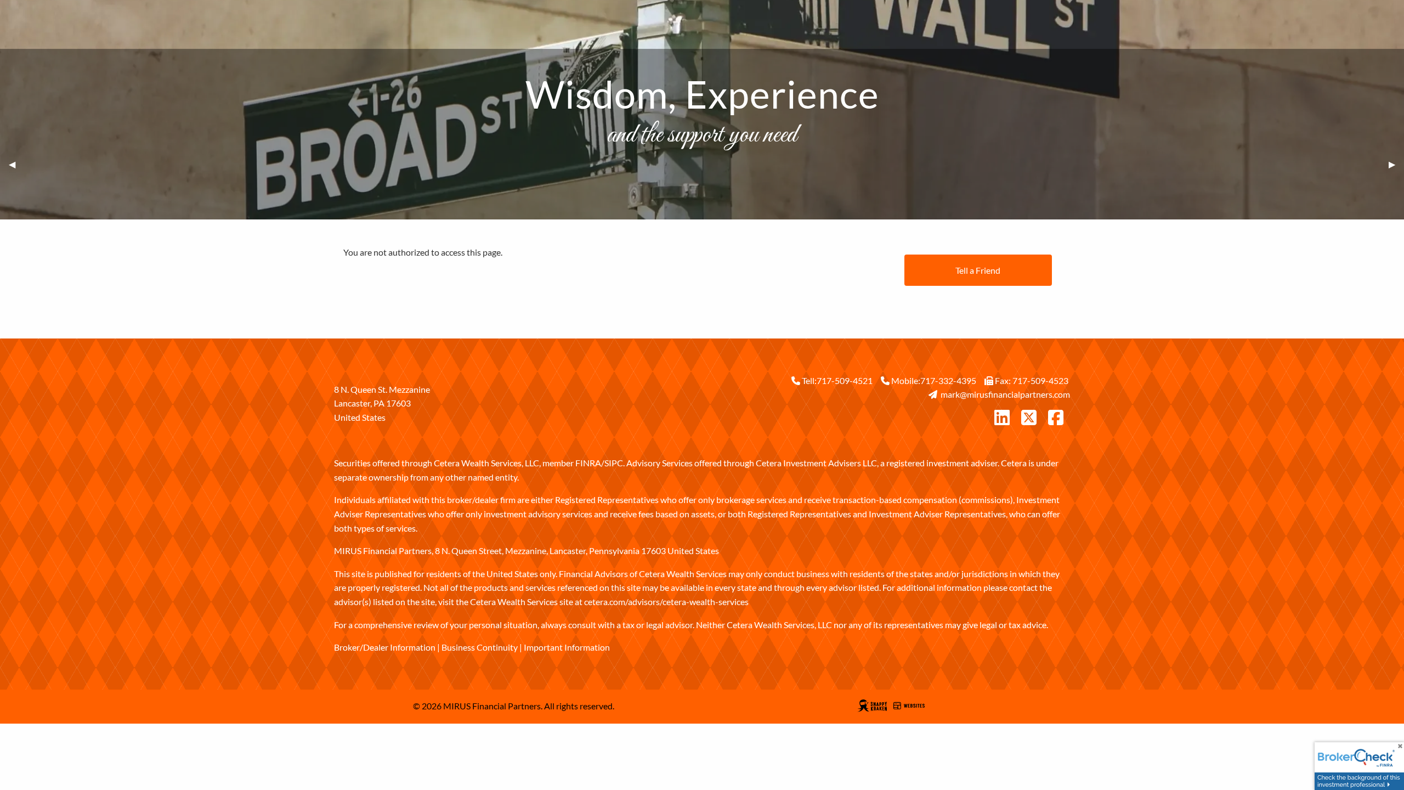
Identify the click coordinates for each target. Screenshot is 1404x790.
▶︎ (1396, 164)
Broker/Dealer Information (384, 647)
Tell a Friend (977, 270)
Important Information (567, 647)
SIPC (613, 463)
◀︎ (16, 164)
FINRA (588, 463)
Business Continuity (479, 647)
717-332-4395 (948, 380)
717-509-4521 (845, 380)
